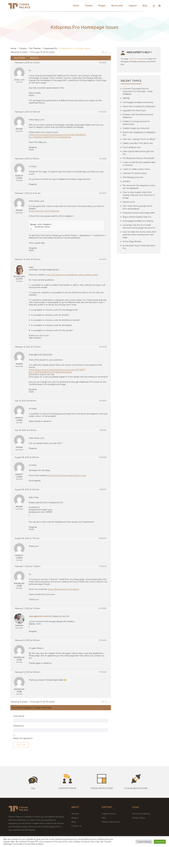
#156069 (103, 457)
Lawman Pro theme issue (135, 173)
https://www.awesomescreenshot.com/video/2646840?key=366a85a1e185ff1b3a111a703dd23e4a (57, 135)
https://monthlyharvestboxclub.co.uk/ (66, 475)
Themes (89, 5)
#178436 (103, 640)
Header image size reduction (136, 128)
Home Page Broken (132, 241)
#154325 (103, 430)
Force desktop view (132, 147)
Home (76, 5)
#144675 (103, 259)
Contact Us (76, 826)
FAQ (104, 818)
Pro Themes (35, 48)
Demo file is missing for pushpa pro (139, 106)
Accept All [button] (159, 842)
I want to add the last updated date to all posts (139, 163)
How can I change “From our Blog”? (139, 139)
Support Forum (67, 788)
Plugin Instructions (136, 788)
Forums (22, 48)
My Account (117, 5)
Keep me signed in (23, 738)
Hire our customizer (138, 59)
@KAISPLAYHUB (42, 616)
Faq (33, 788)
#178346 (103, 566)
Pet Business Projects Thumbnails (138, 158)
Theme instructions (101, 788)
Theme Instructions (111, 822)
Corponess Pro (50, 48)
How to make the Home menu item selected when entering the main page (139, 235)
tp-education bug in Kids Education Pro (139, 246)
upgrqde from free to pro (134, 110)
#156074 (103, 538)
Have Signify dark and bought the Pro (138, 152)
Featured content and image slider (139, 213)
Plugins (101, 5)
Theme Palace (24, 6)
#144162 (103, 158)
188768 (126, 98)
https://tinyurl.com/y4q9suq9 (44, 211)
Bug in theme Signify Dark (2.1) (137, 217)
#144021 (103, 62)
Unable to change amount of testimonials (136, 122)
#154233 (103, 401)
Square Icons (129, 202)
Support (133, 5)
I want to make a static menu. (136, 169)
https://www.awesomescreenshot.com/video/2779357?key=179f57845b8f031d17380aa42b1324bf (57, 371)
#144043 (103, 112)
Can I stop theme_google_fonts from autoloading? (137, 207)
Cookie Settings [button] (144, 842)
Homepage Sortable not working (138, 221)
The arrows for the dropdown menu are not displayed (139, 186)
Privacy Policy (138, 818)
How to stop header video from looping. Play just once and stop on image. (139, 195)
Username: (19, 716)
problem (126, 181)
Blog (145, 5)
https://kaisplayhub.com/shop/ (63, 589)
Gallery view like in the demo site (138, 143)
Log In (21, 745)
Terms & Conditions (141, 814)
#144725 (103, 347)
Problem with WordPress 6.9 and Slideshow (138, 116)
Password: (18, 726)
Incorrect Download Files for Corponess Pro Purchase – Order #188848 (138, 91)
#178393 (103, 608)
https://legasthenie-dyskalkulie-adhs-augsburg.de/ (72, 275)
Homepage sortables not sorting (138, 102)
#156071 (103, 489)
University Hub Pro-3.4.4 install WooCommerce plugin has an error (139, 226)
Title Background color (133, 177)
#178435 (103, 672)
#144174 (103, 193)
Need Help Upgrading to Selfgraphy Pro (139, 133)
